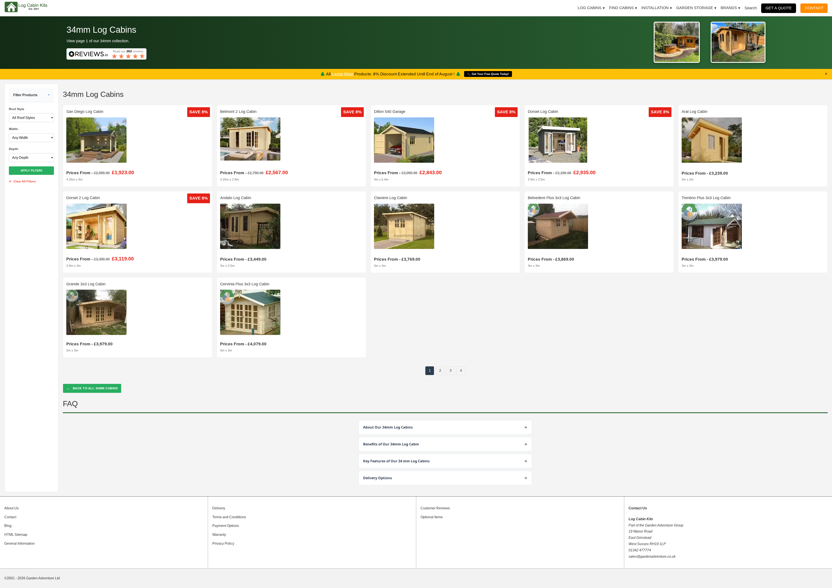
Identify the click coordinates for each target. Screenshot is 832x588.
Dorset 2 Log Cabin (83, 198)
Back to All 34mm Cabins (92, 388)
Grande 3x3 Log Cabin (86, 284)
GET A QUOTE (778, 8)
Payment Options (225, 526)
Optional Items (432, 517)
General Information (19, 543)
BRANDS (729, 8)
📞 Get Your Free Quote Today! (488, 74)
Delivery (218, 508)
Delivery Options (377, 478)
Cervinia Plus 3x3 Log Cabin (244, 284)
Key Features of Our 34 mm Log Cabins (396, 461)
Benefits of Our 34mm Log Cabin (391, 444)
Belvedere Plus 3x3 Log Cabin (554, 198)
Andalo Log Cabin (235, 198)
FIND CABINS (621, 8)
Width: (14, 129)
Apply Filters (31, 170)
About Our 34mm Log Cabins (388, 427)
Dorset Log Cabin (543, 111)
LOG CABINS (589, 8)
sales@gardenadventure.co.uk (652, 556)
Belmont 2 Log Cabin (238, 111)
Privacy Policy (223, 543)
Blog (7, 526)
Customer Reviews (435, 508)
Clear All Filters (22, 181)
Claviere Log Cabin (390, 198)
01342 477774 (640, 550)
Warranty (219, 534)
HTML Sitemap (15, 534)
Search (750, 8)
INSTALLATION (655, 8)
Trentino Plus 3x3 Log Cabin (706, 198)
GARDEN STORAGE (694, 8)
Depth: (14, 149)
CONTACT (814, 8)
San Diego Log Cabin (84, 111)
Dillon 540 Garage (389, 111)
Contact (10, 517)
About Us (11, 508)
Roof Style (16, 109)
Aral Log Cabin (694, 111)
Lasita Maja (342, 74)
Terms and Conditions (229, 517)
